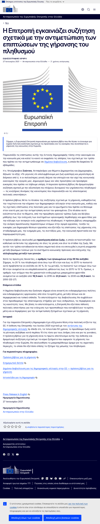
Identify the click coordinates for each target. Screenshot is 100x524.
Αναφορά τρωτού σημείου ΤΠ (16, 483)
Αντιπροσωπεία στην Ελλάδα (18, 412)
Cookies (6, 488)
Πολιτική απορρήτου (23, 488)
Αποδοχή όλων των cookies (25, 518)
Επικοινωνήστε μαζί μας (81, 478)
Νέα (7, 23)
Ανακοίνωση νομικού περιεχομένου (53, 488)
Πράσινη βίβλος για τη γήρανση (19, 357)
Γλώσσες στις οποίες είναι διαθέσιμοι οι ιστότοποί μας (59, 483)
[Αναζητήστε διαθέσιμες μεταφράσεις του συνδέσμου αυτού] (29, 329)
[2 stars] (6, 426)
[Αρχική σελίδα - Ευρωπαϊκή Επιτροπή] (10, 8)
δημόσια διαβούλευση (55, 161)
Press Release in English (15, 394)
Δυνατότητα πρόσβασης (85, 488)
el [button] (82, 9)
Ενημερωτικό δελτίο (13, 363)
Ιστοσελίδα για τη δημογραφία (19, 377)
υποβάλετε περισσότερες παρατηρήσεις (45, 427)
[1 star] (5, 426)
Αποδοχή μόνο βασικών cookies (62, 518)
